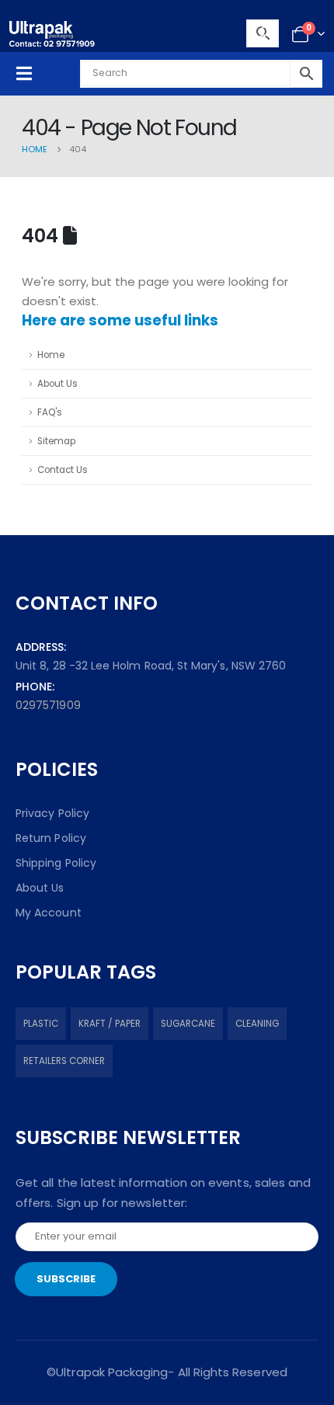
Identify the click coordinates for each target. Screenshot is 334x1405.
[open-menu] (24, 73)
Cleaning (257, 1023)
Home (50, 355)
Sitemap (56, 441)
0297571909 (48, 705)
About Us (57, 383)
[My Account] (264, 34)
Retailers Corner (64, 1061)
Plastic (40, 1023)
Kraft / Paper (109, 1023)
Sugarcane (188, 1023)
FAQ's (49, 412)
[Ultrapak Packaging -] (52, 34)
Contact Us (62, 470)
